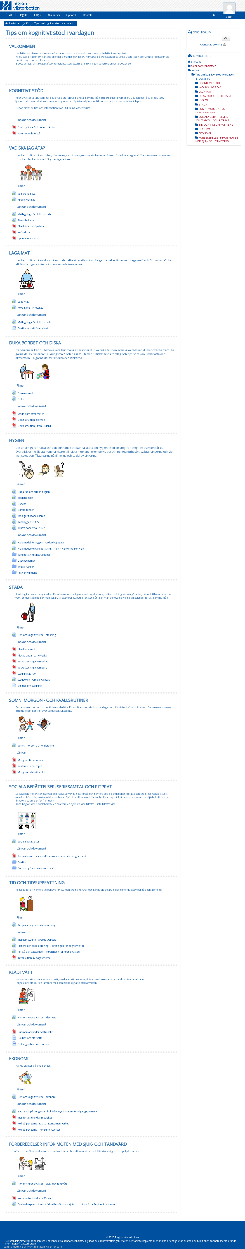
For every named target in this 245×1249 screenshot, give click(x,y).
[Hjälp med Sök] (225, 44)
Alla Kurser (54, 15)
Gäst (228, 16)
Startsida (196, 61)
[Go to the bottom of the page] (214, 15)
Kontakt (87, 15)
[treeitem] (214, 61)
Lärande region (17, 14)
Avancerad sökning (211, 44)
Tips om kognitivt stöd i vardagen (214, 74)
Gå (225, 38)
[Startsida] (19, 5)
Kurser (195, 70)
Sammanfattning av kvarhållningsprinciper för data (33, 1246)
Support (70, 15)
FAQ (36, 15)
